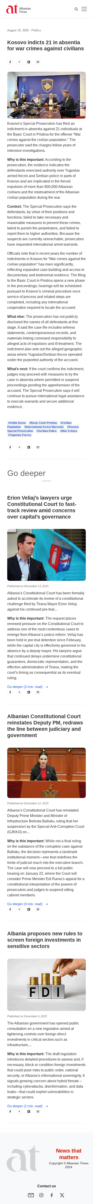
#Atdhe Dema (17, 422)
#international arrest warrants (44, 427)
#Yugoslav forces (19, 435)
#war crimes (68, 431)
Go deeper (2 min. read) (26, 1106)
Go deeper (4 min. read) (26, 904)
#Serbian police (47, 431)
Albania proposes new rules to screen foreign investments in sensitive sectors (44, 940)
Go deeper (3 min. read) (26, 687)
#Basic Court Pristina (43, 422)
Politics (36, 30)
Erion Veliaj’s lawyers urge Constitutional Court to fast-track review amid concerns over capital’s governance (42, 507)
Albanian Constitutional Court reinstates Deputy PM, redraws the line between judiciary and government (45, 725)
